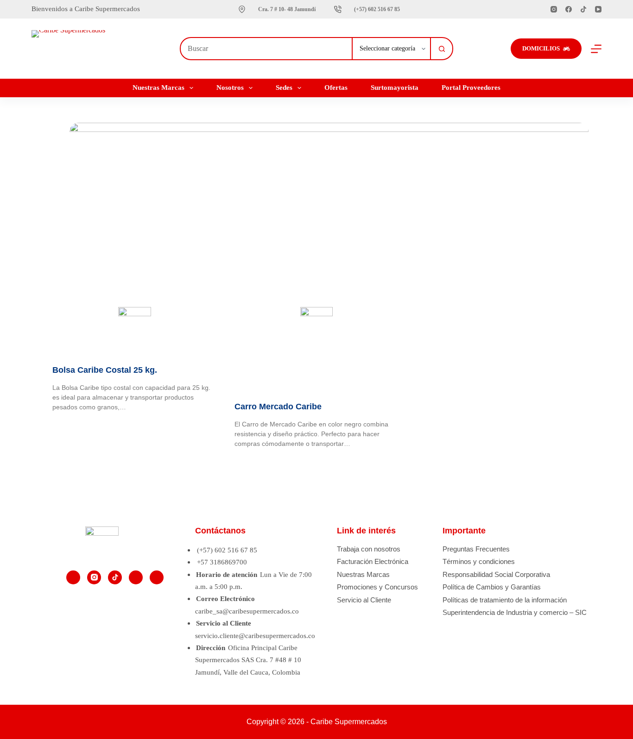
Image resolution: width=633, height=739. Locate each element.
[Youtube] (136, 577)
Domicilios (541, 48)
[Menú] (596, 49)
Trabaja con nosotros (368, 549)
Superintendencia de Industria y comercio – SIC (515, 612)
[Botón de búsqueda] (441, 48)
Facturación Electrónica (372, 561)
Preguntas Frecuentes (476, 549)
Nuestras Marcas (363, 574)
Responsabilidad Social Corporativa (496, 574)
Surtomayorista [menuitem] (394, 87)
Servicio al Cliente (364, 600)
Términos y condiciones (479, 561)
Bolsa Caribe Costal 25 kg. (104, 370)
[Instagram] (554, 9)
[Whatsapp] (157, 577)
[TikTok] (583, 9)
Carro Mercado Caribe (278, 406)
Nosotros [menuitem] (230, 87)
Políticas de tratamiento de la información (505, 600)
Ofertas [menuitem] (336, 87)
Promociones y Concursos (377, 587)
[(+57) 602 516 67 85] (338, 9)
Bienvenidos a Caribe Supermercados (87, 9)
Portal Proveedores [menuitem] (471, 87)
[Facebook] (568, 9)
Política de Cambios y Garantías (492, 587)
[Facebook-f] (73, 577)
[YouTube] (598, 9)
